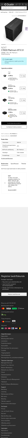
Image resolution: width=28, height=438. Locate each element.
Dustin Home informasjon (8, 403)
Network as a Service (7, 370)
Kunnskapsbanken (6, 433)
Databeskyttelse (6, 374)
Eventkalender (5, 435)
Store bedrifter (5, 420)
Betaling (3, 399)
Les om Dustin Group (7, 411)
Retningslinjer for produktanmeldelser (12, 357)
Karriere (3, 413)
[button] (16, 4)
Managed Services (6, 363)
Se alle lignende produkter (14, 123)
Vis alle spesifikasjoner (7, 158)
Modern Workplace (6, 367)
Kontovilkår (4, 345)
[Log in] (23, 4)
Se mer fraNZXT (12, 190)
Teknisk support (6, 401)
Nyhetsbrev (4, 430)
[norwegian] (6, 328)
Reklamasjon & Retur (7, 394)
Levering (3, 391)
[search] (25, 8)
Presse (3, 408)
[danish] (9, 328)
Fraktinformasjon (6, 343)
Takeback (4, 382)
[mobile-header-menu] (2, 4)
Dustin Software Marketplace (9, 384)
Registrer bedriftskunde (14, 294)
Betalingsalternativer (7, 338)
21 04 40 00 (12, 303)
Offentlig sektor (5, 423)
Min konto (4, 396)
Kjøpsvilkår (4, 336)
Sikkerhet (4, 377)
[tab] (5, 163)
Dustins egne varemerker (8, 418)
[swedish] (2, 328)
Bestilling (4, 389)
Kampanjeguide (5, 355)
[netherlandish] (16, 328)
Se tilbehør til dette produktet (14, 127)
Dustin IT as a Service (7, 365)
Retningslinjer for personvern (9, 348)
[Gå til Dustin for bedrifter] (9, 4)
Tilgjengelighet (5, 353)
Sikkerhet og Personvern (8, 425)
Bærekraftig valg (6, 416)
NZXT (4, 47)
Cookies (3, 350)
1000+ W (11, 12)
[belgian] (19, 328)
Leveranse (4, 341)
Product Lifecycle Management (10, 379)
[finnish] (13, 328)
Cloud (3, 372)
